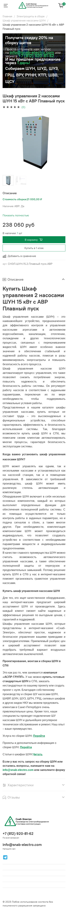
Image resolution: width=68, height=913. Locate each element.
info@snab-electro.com (32, 52)
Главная (7, 16)
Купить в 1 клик (34, 248)
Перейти (39, 735)
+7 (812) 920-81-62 (18, 833)
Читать (38, 754)
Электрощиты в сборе (31, 16)
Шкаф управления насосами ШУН (24, 20)
